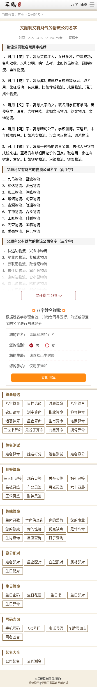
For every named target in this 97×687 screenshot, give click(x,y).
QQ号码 (34, 628)
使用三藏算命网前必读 (54, 683)
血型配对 (56, 562)
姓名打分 (34, 454)
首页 (21, 14)
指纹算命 (56, 412)
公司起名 (34, 14)
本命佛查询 (34, 520)
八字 (74, 5)
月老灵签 (56, 487)
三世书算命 (13, 430)
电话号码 (56, 628)
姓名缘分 (77, 454)
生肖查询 (12, 538)
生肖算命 (56, 421)
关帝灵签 (56, 478)
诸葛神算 (12, 421)
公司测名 (34, 661)
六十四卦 (77, 487)
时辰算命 (56, 403)
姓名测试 (56, 454)
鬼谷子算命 (34, 430)
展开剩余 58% (46, 295)
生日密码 (12, 595)
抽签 (83, 5)
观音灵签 (34, 478)
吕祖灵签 (12, 487)
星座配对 (34, 562)
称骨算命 (77, 412)
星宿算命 (34, 421)
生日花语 (34, 595)
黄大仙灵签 (13, 478)
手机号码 (12, 628)
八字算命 (12, 403)
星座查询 (34, 538)
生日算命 (12, 604)
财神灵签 (34, 496)
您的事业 (77, 520)
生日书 (56, 595)
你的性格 (34, 529)
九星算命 (56, 430)
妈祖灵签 (77, 478)
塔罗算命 (77, 421)
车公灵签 (34, 487)
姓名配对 (12, 562)
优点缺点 (56, 529)
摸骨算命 (77, 430)
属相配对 (77, 562)
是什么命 (77, 529)
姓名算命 (12, 454)
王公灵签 (12, 496)
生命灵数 (12, 520)
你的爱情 (56, 520)
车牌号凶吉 (78, 628)
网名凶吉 (12, 637)
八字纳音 (77, 403)
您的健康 (12, 529)
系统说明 (34, 683)
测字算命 (34, 412)
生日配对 (12, 571)
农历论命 (12, 412)
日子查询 (56, 538)
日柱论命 (34, 403)
